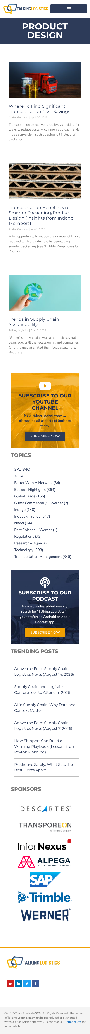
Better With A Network (33, 482)
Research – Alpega (29, 543)
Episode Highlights (30, 489)
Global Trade (24, 496)
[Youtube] (10, 983)
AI (16, 476)
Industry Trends (27, 516)
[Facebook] (35, 983)
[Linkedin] (18, 983)
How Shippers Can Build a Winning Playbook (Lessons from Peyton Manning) (44, 746)
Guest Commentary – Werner (38, 503)
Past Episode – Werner (33, 529)
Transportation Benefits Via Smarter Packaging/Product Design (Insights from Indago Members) (41, 215)
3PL (17, 469)
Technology (23, 549)
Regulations (24, 536)
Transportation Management (38, 556)
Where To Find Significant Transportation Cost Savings (39, 109)
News (19, 523)
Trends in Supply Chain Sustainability (34, 322)
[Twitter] (27, 983)
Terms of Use (73, 1022)
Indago (20, 509)
